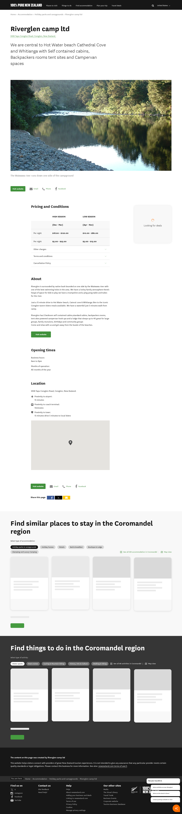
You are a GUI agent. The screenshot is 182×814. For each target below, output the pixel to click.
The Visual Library (111, 792)
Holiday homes (48, 547)
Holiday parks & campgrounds (24, 547)
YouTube (17, 800)
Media (106, 789)
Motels (62, 547)
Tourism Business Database (114, 804)
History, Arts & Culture (79, 664)
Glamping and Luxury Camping (24, 552)
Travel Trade (108, 795)
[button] (51, 5)
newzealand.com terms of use (112, 766)
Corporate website (111, 801)
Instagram (18, 793)
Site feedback (43, 789)
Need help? (42, 792)
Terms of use (71, 801)
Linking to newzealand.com (77, 798)
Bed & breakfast (76, 547)
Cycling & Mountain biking (54, 664)
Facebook (18, 797)
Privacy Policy (71, 804)
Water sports (17, 664)
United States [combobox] (162, 5)
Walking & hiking (100, 664)
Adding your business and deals (78, 795)
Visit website (18, 189)
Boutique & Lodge (95, 547)
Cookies (69, 807)
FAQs (68, 789)
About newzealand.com (75, 792)
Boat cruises (33, 664)
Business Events (110, 798)
